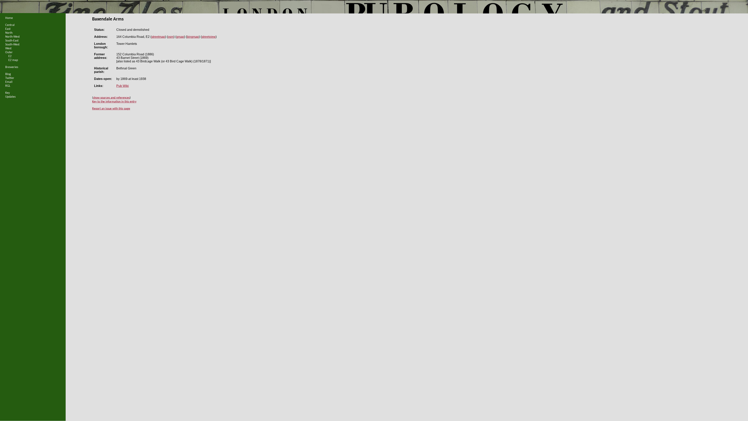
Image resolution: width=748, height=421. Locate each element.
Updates (10, 96)
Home (9, 18)
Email (8, 82)
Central (10, 25)
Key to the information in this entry (114, 101)
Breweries (11, 67)
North (8, 32)
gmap (180, 36)
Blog (8, 74)
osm (171, 36)
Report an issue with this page (111, 108)
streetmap (158, 36)
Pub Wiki (122, 86)
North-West (12, 36)
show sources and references (111, 97)
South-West (12, 44)
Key (7, 93)
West (8, 48)
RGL (7, 86)
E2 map (13, 60)
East (8, 29)
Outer (9, 52)
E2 (9, 56)
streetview (209, 36)
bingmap (193, 36)
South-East (12, 40)
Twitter (9, 78)
